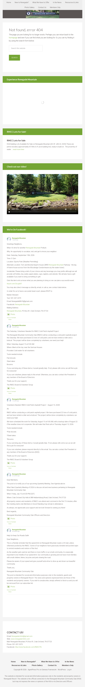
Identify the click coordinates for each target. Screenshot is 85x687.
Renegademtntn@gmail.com (22, 636)
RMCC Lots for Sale (16, 140)
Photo (13, 314)
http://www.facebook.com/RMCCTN (28, 647)
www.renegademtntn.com (20, 639)
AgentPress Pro (33, 670)
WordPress (62, 670)
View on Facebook (11, 317)
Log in (69, 670)
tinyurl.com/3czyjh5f (14, 284)
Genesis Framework (49, 670)
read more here (18, 149)
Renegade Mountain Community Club (42, 14)
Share (10, 319)
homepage (13, 38)
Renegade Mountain (19, 238)
